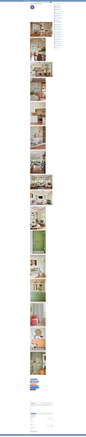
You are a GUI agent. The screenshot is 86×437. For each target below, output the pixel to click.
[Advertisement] (58, 60)
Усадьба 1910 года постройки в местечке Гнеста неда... (58, 13)
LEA (55, 6)
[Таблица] (44, 405)
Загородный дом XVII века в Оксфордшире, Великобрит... (58, 9)
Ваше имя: (32, 402)
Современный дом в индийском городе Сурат (58, 36)
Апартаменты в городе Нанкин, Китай (58, 20)
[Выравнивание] (47, 405)
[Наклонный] (34, 405)
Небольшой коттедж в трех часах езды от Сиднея (58, 34)
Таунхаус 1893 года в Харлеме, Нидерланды (58, 22)
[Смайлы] (48, 405)
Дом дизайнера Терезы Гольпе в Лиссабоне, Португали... (58, 16)
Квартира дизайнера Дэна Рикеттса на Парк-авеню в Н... (58, 29)
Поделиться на (34, 387)
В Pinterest (33, 389)
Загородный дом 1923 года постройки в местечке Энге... (58, 39)
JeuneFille (36, 5)
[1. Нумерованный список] (38, 405)
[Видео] (42, 405)
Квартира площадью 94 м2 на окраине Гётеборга (58, 32)
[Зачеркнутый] (36, 405)
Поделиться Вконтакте (34, 385)
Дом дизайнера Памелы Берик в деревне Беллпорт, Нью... (58, 18)
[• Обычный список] (37, 405)
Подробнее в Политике (47, 2)
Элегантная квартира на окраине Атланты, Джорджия (58, 45)
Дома (30, 4)
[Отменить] (31, 405)
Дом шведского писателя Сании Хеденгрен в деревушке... (58, 25)
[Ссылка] (45, 405)
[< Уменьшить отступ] (39, 405)
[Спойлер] (46, 405)
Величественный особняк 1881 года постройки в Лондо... (58, 27)
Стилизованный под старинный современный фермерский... (57, 7)
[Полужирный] (33, 405)
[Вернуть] (32, 405)
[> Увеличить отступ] (40, 405)
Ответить (32, 422)
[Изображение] (41, 405)
